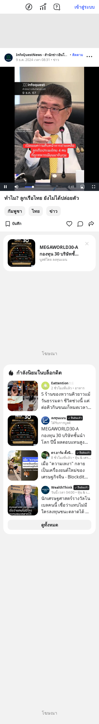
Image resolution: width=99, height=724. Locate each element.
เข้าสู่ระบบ (85, 7)
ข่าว (53, 211)
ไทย (36, 211)
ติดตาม (77, 54)
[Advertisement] (50, 31)
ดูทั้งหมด (49, 525)
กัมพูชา (15, 211)
